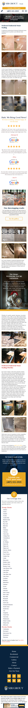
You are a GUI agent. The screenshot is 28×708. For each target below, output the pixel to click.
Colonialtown (6, 538)
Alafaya (5, 509)
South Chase (6, 606)
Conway (5, 540)
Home (14, 651)
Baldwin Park (6, 519)
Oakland (5, 584)
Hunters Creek (6, 566)
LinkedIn (14, 680)
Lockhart (5, 578)
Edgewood (5, 548)
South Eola (6, 608)
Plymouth (5, 598)
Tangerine (5, 612)
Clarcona (5, 532)
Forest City (6, 552)
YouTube (9, 680)
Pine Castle (6, 594)
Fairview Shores (7, 550)
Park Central (6, 592)
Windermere (6, 618)
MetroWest (5, 582)
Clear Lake (6, 534)
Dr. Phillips (6, 542)
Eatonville (5, 544)
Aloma (4, 511)
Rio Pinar (5, 600)
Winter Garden (6, 621)
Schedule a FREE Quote (14, 8)
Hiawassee (5, 560)
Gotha (4, 558)
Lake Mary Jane (7, 574)
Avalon (5, 515)
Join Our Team (14, 671)
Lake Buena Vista (7, 568)
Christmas (5, 530)
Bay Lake (5, 523)
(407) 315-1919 (13, 11)
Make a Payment (14, 668)
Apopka (5, 513)
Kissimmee (6, 635)
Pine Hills (5, 596)
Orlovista (5, 590)
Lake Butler (6, 570)
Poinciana (5, 637)
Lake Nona (6, 576)
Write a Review (2, 11)
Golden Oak (6, 556)
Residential (14, 654)
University (5, 616)
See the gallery (14, 219)
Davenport (5, 631)
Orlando (5, 588)
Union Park (6, 614)
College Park (6, 536)
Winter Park (6, 623)
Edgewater (5, 546)
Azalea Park (6, 517)
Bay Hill (5, 521)
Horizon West (6, 564)
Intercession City (7, 633)
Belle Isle (5, 525)
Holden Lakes (6, 562)
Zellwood (5, 625)
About (14, 663)
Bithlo (4, 527)
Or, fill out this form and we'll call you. (14, 484)
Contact (14, 665)
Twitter (19, 676)
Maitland (5, 580)
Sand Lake (5, 602)
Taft (4, 610)
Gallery (14, 660)
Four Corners (6, 554)
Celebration (6, 629)
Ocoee (4, 586)
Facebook (14, 676)
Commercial (14, 657)
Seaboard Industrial (8, 604)
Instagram (9, 676)
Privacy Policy (17, 698)
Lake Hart (5, 572)
